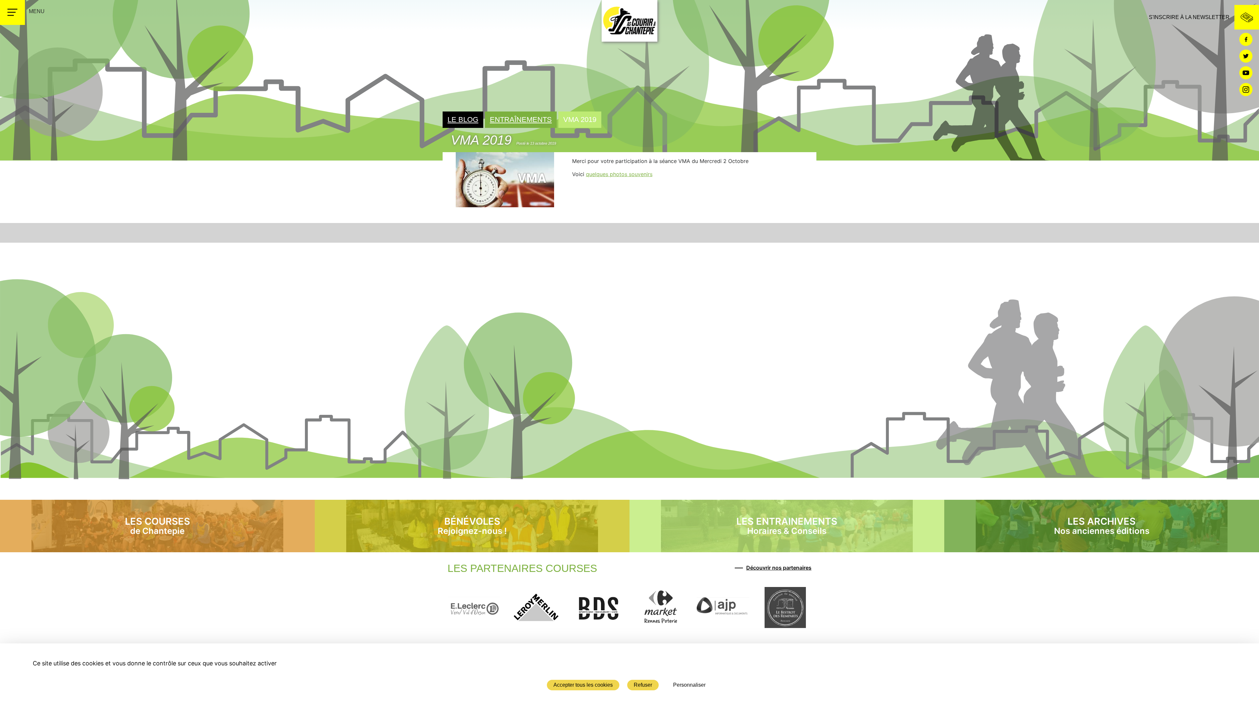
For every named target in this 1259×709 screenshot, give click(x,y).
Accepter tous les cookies (583, 685)
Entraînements (521, 119)
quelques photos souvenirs (619, 174)
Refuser (643, 685)
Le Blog (463, 119)
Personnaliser (689, 685)
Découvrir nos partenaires (778, 567)
